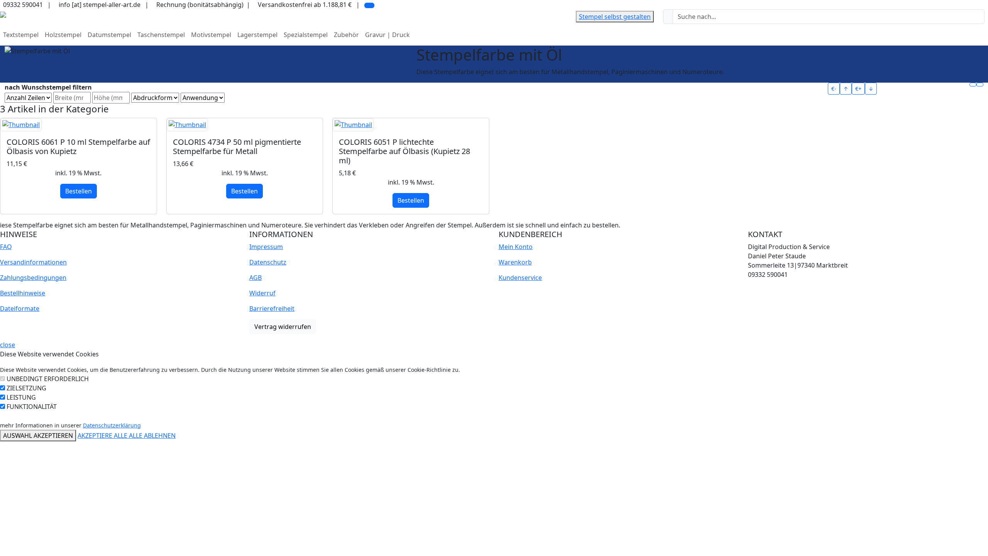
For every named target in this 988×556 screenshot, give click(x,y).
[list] (979, 84)
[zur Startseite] (3, 14)
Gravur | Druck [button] (387, 35)
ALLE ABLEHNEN (152, 435)
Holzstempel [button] (63, 35)
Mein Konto (516, 246)
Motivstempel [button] (211, 35)
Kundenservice (520, 277)
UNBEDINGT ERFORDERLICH (48, 379)
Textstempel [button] (21, 35)
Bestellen (78, 191)
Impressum (266, 246)
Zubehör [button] (346, 35)
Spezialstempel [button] (306, 35)
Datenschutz (267, 262)
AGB (255, 277)
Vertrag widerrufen (282, 326)
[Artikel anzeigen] (78, 124)
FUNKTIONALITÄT (32, 406)
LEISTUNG (21, 397)
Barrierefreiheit (271, 308)
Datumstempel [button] (109, 35)
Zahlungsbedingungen (33, 277)
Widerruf (262, 293)
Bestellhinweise (22, 293)
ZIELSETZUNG (26, 388)
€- (833, 88)
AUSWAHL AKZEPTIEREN (38, 435)
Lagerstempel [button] (257, 35)
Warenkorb (515, 262)
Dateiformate (19, 308)
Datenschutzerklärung (112, 425)
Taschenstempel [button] (161, 35)
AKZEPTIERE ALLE (103, 435)
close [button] (7, 345)
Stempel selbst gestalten (615, 16)
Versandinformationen (33, 262)
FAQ (6, 246)
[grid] (972, 84)
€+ (858, 88)
